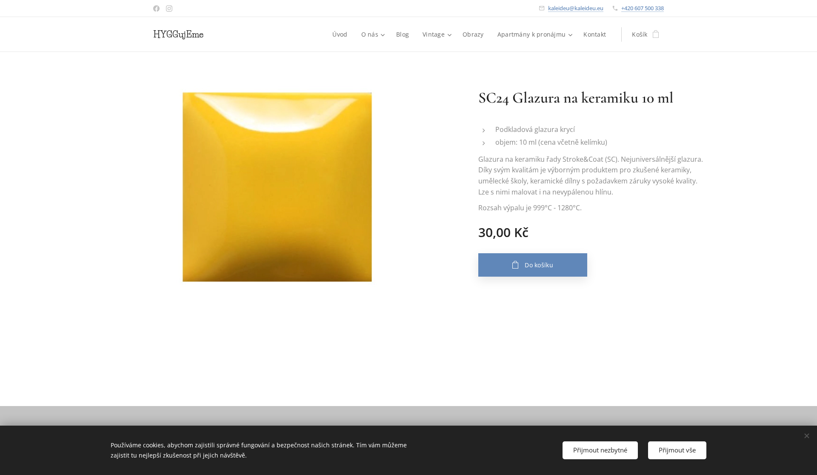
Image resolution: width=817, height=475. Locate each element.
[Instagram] (169, 8)
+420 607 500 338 (642, 8)
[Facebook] (156, 8)
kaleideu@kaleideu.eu (575, 8)
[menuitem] (342, 34)
